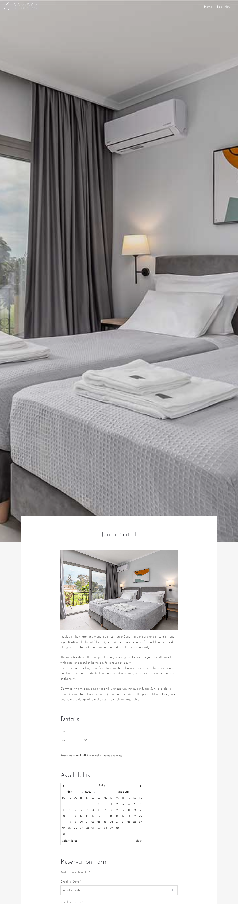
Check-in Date (70, 881)
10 (63, 816)
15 (93, 816)
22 (93, 822)
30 (99, 828)
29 (93, 828)
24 (63, 828)
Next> (131, 786)
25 (69, 828)
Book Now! (224, 6)
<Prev (73, 786)
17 (64, 822)
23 (98, 822)
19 (75, 822)
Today (102, 785)
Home (208, 6)
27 (81, 828)
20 (81, 822)
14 (87, 816)
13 (81, 816)
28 (87, 828)
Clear (139, 841)
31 (64, 834)
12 (75, 816)
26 (75, 828)
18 (69, 822)
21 (87, 822)
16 (99, 816)
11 (69, 816)
